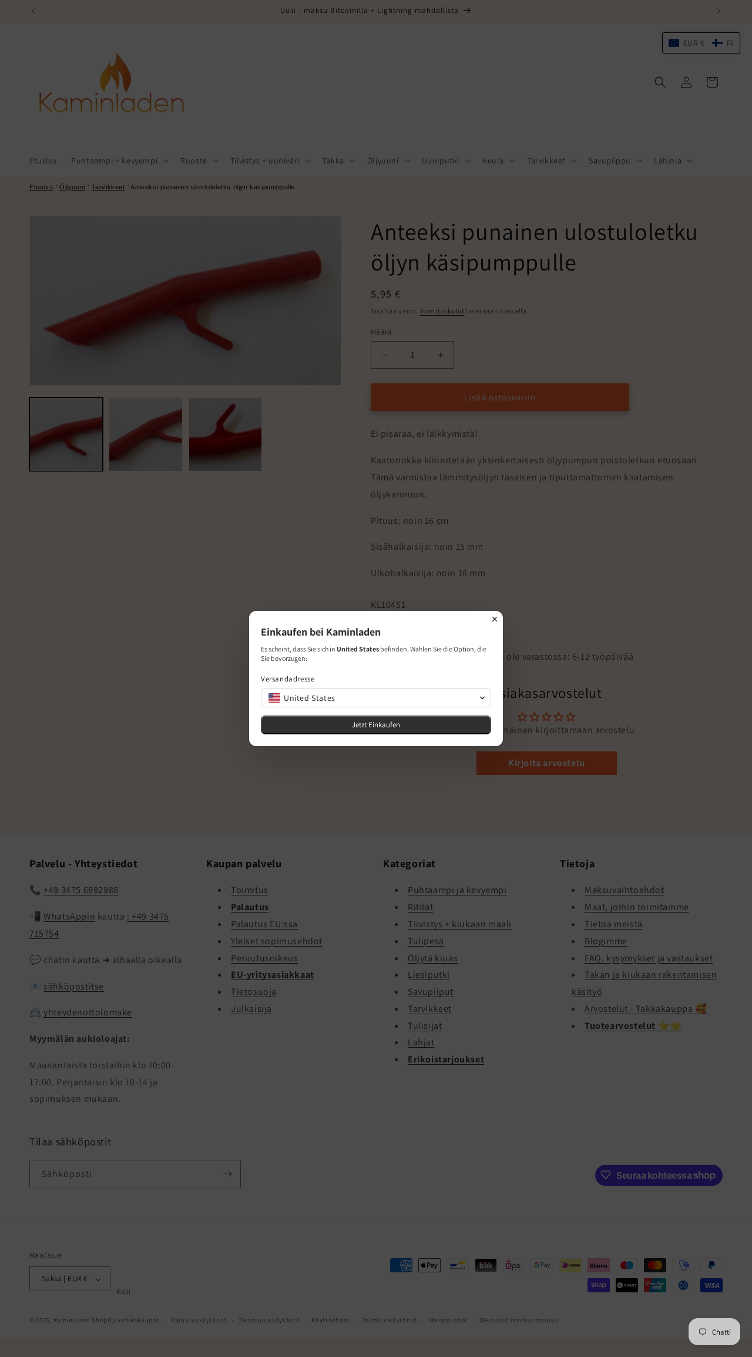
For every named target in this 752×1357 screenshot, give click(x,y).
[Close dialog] (495, 619)
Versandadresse (287, 679)
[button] (376, 697)
